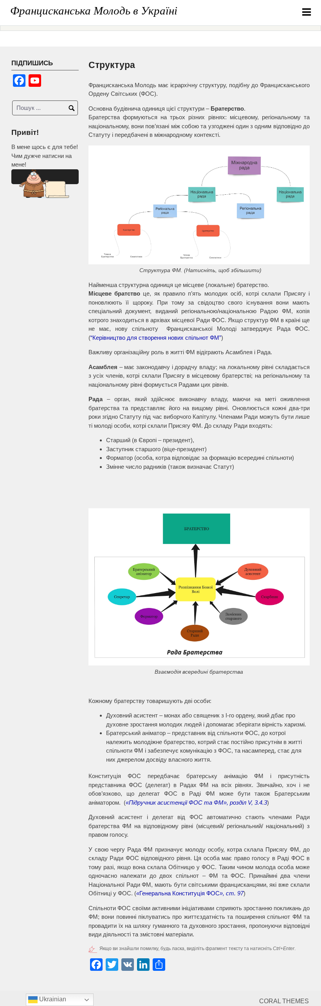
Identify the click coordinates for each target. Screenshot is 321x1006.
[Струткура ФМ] (199, 204)
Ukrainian (52, 999)
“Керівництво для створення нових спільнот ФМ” (155, 337)
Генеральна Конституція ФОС (189, 893)
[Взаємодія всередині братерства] (199, 586)
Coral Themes (284, 1001)
